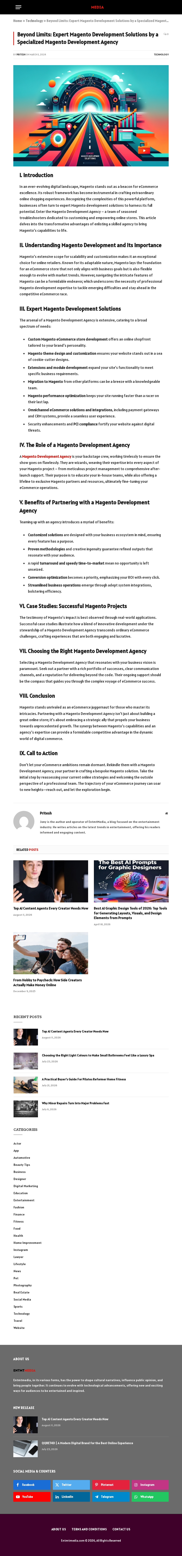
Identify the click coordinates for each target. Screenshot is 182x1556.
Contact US (122, 1529)
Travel (18, 1321)
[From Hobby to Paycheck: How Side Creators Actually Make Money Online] (50, 953)
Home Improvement (28, 1243)
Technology (34, 21)
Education (21, 1193)
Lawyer (18, 1257)
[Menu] (18, 7)
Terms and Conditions (89, 1529)
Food (17, 1229)
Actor (17, 1143)
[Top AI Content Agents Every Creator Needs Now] (50, 881)
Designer (20, 1179)
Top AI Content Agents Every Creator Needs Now (50, 908)
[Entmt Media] (91, 7)
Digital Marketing (26, 1186)
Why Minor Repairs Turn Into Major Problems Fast (75, 1103)
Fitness (19, 1221)
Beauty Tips (22, 1165)
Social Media (22, 1299)
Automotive (22, 1158)
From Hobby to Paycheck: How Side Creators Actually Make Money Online (47, 982)
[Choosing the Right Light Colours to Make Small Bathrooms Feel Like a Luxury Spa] (26, 1061)
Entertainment (24, 1200)
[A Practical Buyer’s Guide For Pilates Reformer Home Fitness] (26, 1085)
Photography (23, 1285)
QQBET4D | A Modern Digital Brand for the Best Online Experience (87, 1443)
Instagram (21, 1250)
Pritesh (21, 54)
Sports (18, 1307)
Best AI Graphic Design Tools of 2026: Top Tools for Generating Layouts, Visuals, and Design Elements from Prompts (130, 913)
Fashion (19, 1207)
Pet (16, 1278)
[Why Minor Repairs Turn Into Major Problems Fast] (26, 1108)
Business (20, 1172)
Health (18, 1236)
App (16, 1151)
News (17, 1271)
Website (19, 1328)
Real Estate (22, 1292)
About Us (58, 1529)
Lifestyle (20, 1264)
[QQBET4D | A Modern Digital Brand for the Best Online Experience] (25, 1448)
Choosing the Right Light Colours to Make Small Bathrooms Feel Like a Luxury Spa (98, 1055)
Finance (19, 1214)
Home (17, 21)
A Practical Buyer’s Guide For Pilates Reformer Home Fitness (84, 1079)
